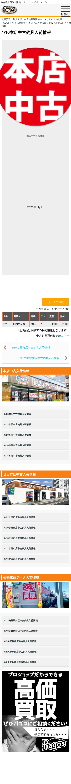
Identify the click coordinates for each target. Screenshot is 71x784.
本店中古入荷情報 (35, 136)
